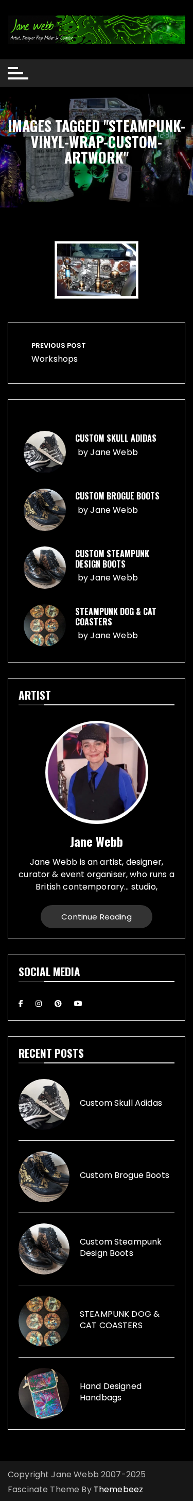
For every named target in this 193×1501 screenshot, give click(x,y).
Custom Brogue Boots (117, 496)
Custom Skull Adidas (115, 438)
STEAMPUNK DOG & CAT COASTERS (115, 616)
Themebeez (118, 1489)
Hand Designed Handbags (111, 1392)
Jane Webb (113, 452)
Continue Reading (96, 916)
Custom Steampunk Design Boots (112, 558)
